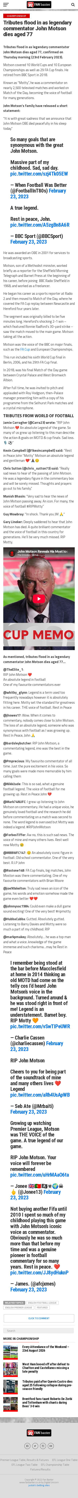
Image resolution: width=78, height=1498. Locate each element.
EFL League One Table (65, 1460)
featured (42, 1307)
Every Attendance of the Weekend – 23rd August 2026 (45, 1348)
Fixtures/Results (40, 1469)
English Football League (42, 1303)
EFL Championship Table (55, 1465)
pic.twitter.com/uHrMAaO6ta (39, 1175)
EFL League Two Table (25, 1465)
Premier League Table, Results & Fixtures (24, 1460)
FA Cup (25, 349)
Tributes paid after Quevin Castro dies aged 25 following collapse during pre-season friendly (47, 1385)
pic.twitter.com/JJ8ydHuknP (39, 1273)
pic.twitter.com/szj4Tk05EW (39, 174)
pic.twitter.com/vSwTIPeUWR (40, 1026)
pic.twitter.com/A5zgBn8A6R (39, 225)
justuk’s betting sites (39, 1485)
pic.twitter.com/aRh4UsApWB (40, 1095)
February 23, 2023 (28, 242)
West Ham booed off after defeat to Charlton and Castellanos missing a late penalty (45, 1367)
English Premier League (18, 1307)
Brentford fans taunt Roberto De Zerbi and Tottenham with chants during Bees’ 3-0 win (47, 1402)
